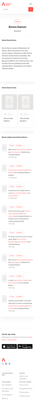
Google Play (12, 340)
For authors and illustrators (7, 390)
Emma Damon (15, 152)
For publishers (7, 385)
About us (5, 398)
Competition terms (25, 389)
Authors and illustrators (23, 377)
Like (12, 145)
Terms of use (23, 385)
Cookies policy (24, 396)
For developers (7, 395)
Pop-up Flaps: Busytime (16, 170)
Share (20, 145)
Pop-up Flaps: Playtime (24, 150)
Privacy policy (24, 392)
